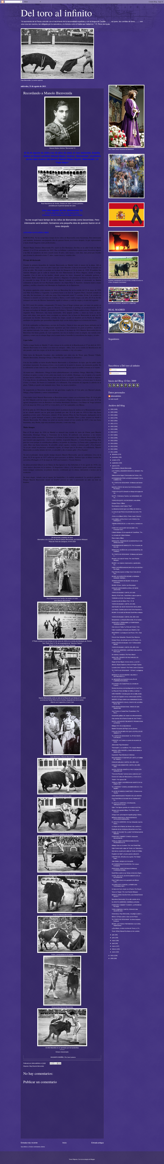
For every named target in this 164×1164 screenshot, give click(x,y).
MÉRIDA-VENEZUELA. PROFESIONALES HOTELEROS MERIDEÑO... (124, 818)
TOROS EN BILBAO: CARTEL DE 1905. (123, 604)
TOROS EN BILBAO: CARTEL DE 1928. (123, 592)
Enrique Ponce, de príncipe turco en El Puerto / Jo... (127, 640)
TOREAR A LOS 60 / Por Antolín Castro (123, 598)
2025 (112, 412)
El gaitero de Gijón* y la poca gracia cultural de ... (126, 854)
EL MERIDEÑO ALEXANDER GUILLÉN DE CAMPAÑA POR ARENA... (124, 680)
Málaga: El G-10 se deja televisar (121, 726)
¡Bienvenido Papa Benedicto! (120, 744)
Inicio (64, 1143)
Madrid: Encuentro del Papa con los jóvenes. (125, 728)
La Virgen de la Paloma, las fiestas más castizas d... (127, 826)
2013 (112, 446)
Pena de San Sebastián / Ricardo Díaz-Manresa (126, 637)
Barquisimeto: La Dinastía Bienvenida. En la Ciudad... (127, 620)
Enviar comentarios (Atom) (37, 1146)
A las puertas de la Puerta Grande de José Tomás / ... (127, 718)
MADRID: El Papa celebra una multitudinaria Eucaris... (127, 699)
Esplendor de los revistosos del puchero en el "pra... (127, 829)
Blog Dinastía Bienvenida (36, 1066)
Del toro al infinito (56, 12)
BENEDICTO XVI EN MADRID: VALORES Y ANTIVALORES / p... (124, 675)
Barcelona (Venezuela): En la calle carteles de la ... (126, 899)
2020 (112, 426)
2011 (112, 452)
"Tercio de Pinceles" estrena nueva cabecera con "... (127, 774)
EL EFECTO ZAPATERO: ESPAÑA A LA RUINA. (126, 902)
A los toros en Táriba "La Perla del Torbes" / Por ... (126, 627)
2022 (112, 420)
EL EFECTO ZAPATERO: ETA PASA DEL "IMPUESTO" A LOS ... (124, 803)
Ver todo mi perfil (113, 399)
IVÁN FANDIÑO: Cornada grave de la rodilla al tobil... (127, 694)
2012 (112, 449)
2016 (112, 438)
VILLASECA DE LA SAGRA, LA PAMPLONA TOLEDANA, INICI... (124, 885)
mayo (114, 940)
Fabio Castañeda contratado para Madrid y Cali (125, 630)
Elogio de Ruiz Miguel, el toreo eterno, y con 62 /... (126, 662)
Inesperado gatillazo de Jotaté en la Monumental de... (127, 715)
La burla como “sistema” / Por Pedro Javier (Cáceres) (127, 667)
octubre (114, 460)
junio (113, 937)
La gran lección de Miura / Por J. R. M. (123, 601)
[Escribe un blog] (53, 1063)
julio (113, 934)
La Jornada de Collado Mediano (121, 535)
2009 (112, 958)
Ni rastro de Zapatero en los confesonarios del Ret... (127, 696)
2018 (112, 432)
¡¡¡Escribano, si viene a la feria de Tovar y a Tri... (126, 928)
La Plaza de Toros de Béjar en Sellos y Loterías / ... (127, 691)
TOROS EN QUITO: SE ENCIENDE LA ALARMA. (126, 500)
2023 (112, 418)
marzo (114, 946)
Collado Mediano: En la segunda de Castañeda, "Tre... (127, 532)
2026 (112, 409)
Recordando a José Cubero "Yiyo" (122, 506)
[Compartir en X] (55, 1063)
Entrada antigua (97, 1143)
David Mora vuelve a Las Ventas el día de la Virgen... (127, 873)
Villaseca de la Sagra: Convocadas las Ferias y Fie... (127, 475)
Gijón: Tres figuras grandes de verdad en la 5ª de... (127, 807)
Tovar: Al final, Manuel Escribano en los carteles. (126, 931)
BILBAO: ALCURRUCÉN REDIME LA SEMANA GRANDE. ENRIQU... (125, 577)
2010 (112, 955)
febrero (114, 949)
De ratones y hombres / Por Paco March (123, 654)
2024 (112, 415)
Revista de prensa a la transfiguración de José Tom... (127, 688)
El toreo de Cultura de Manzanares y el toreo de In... (127, 776)
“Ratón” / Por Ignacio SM (119, 779)
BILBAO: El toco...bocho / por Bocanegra (124, 585)
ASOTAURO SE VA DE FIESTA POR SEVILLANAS (126, 607)
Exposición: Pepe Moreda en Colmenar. (123, 755)
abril (113, 943)
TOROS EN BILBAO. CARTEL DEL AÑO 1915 (125, 617)
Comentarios (115, 373)
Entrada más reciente (29, 1143)
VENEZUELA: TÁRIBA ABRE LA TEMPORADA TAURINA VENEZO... (125, 623)
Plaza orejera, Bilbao (118, 538)
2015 (112, 440)
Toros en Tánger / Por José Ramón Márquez (125, 892)
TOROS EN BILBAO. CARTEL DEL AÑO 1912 (125, 647)
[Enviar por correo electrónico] (51, 1063)
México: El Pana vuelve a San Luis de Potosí (125, 916)
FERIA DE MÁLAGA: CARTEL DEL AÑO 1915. (125, 762)
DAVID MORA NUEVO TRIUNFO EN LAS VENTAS (127, 795)
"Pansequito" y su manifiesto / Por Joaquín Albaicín (126, 747)
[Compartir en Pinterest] (60, 1063)
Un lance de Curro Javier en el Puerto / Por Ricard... (127, 889)
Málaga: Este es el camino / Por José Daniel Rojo (126, 845)
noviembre (115, 457)
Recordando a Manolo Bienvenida (121, 468)
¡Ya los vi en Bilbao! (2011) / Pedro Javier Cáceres (126, 516)
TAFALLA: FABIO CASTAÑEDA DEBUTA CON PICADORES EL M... (125, 841)
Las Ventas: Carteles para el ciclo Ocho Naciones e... (127, 609)
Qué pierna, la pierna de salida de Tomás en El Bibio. (127, 851)
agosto (114, 465)
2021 (112, 423)
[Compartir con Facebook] (58, 1063)
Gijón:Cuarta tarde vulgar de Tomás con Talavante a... (127, 848)
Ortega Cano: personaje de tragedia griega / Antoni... (127, 814)
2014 (112, 443)
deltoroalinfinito (116, 396)
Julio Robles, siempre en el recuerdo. (122, 861)
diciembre (115, 454)
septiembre (115, 463)
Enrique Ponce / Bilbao (118, 503)
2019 (112, 429)
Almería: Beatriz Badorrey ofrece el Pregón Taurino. (127, 664)
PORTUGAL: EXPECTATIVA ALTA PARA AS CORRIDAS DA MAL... (124, 869)
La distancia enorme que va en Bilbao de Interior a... (127, 509)
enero (114, 952)
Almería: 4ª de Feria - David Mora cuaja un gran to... (127, 595)
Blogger (92, 1159)
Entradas (114, 370)
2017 (112, 435)
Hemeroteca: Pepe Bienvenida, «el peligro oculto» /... (127, 914)
